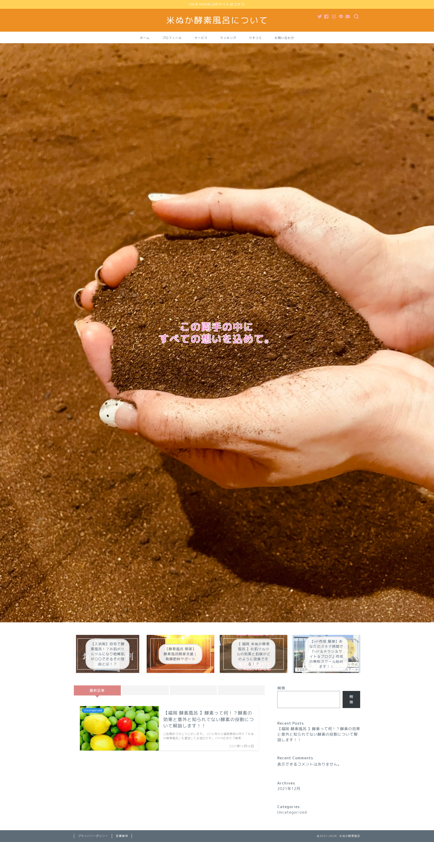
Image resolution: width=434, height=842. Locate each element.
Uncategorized (292, 812)
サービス (200, 38)
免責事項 (122, 836)
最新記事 (97, 690)
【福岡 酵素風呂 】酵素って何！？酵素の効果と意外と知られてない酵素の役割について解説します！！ (318, 734)
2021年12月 (288, 788)
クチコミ (255, 38)
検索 (281, 688)
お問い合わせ (284, 38)
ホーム (145, 38)
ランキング (228, 38)
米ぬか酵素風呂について (217, 20)
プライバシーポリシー (93, 836)
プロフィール (172, 38)
